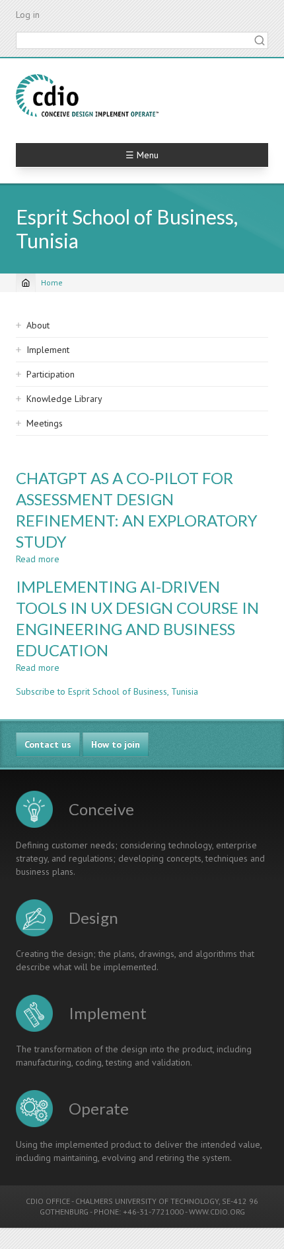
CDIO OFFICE (48, 1201)
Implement (47, 350)
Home (52, 282)
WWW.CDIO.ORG (217, 1212)
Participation (50, 374)
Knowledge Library (64, 399)
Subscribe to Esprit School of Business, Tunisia (107, 691)
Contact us (47, 744)
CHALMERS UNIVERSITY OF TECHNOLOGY (147, 1201)
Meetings (44, 423)
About (38, 325)
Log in (28, 15)
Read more (37, 559)
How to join (115, 744)
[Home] (87, 95)
